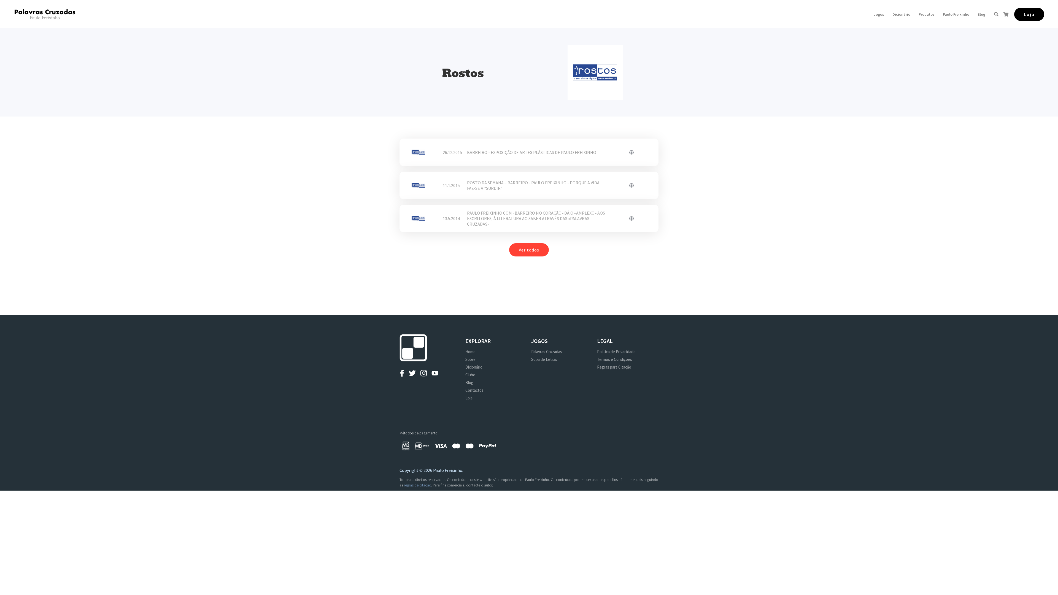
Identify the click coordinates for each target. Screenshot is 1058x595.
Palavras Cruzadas (546, 351)
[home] (45, 14)
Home (470, 351)
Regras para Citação (614, 367)
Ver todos (529, 250)
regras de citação (417, 485)
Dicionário (901, 14)
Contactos (474, 390)
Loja (469, 398)
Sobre (470, 359)
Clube (470, 374)
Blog (981, 14)
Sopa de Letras (544, 359)
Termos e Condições (614, 359)
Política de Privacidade (616, 351)
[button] (879, 14)
